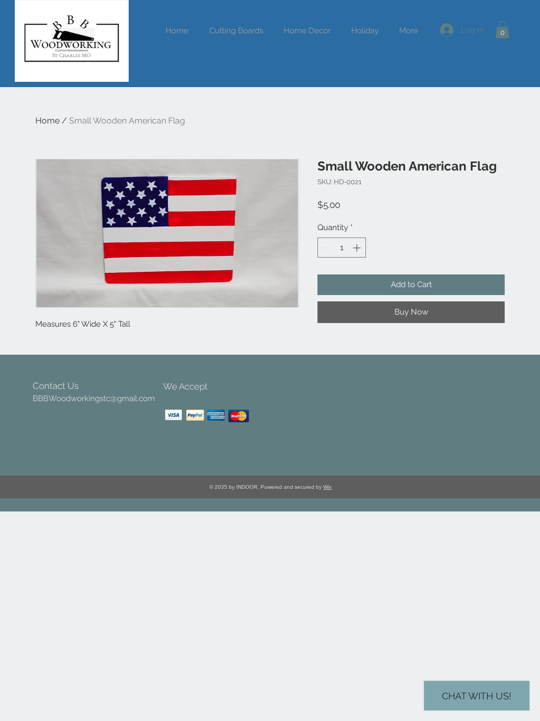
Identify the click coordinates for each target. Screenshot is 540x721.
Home (47, 121)
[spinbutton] (342, 248)
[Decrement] (326, 248)
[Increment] (358, 248)
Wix (327, 487)
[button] (365, 31)
